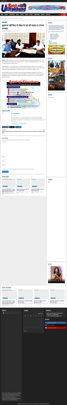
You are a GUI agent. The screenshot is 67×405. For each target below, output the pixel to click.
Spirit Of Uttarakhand (7, 30)
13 (33, 322)
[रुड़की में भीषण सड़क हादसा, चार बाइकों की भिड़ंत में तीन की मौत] (57, 294)
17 (25, 324)
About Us (42, 14)
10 (25, 322)
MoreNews (42, 403)
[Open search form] (59, 14)
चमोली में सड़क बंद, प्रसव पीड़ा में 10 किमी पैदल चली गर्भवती (23, 189)
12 (30, 322)
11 (28, 322)
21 (36, 324)
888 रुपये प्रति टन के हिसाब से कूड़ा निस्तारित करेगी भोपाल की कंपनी (12, 131)
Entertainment (37, 14)
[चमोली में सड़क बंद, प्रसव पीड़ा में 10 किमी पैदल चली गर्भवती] (23, 183)
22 (38, 324)
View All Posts (23, 123)
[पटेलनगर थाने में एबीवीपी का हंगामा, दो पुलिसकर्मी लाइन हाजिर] (38, 183)
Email (3, 160)
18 (28, 324)
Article (17, 14)
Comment (4, 141)
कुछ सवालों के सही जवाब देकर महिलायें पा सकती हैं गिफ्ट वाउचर (34, 130)
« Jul (25, 331)
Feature (31, 14)
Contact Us (48, 14)
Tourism (26, 14)
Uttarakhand (11, 14)
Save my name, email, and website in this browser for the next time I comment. (18, 169)
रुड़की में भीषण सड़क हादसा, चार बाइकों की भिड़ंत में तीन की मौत (57, 301)
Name (3, 156)
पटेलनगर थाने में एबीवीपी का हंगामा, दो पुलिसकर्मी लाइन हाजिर (37, 189)
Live (64, 14)
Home (2, 14)
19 (30, 324)
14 (36, 322)
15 (38, 322)
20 (33, 324)
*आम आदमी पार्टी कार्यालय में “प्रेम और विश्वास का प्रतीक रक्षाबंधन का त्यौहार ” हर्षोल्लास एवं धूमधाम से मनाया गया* (8, 190)
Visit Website (14, 123)
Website (3, 165)
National (6, 14)
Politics (22, 14)
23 (41, 324)
